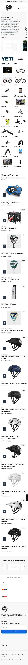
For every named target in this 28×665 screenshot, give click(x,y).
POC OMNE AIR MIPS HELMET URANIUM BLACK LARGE (13, 410)
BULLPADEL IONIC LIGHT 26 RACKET (12, 330)
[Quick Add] (4, 246)
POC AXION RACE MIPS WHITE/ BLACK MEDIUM (13, 520)
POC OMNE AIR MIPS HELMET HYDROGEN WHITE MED (10, 438)
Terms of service (20, 659)
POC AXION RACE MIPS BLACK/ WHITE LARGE (13, 357)
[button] (3, 8)
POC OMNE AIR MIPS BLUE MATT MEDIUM (13, 384)
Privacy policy (12, 659)
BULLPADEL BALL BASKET (9, 228)
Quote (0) (27, 498)
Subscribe (14, 631)
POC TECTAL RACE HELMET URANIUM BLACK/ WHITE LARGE (12, 465)
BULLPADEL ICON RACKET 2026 (11, 279)
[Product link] (14, 194)
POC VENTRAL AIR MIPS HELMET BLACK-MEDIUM (13, 548)
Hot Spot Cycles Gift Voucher (10, 203)
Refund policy (4, 659)
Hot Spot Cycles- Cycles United (11, 654)
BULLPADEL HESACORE (8, 305)
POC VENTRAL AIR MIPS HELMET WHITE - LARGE (13, 493)
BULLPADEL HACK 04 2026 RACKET (12, 254)
